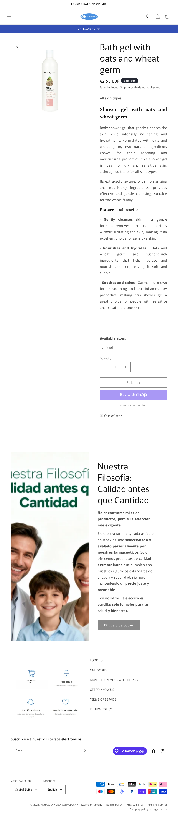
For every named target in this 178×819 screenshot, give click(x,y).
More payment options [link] (133, 405)
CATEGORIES (98, 670)
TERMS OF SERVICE (103, 699)
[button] (9, 16)
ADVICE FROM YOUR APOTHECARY (114, 680)
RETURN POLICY (101, 709)
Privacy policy (135, 804)
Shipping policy (139, 809)
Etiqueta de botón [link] (118, 625)
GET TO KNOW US (102, 689)
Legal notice (160, 809)
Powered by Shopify (90, 804)
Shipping (126, 87)
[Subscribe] (84, 751)
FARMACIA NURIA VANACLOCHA (59, 804)
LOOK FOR (97, 660)
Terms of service (157, 804)
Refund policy (114, 804)
